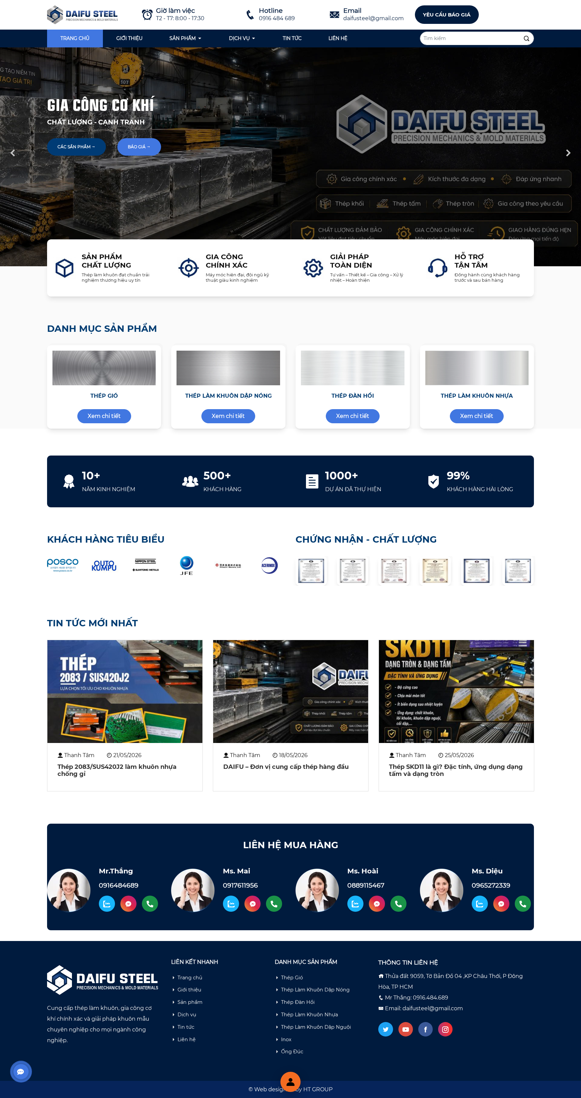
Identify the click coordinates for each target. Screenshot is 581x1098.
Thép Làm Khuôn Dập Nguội (316, 1027)
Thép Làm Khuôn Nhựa (309, 1015)
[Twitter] (385, 1029)
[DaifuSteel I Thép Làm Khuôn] (83, 14)
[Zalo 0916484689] (107, 904)
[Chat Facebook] (128, 904)
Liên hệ (337, 38)
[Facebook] (425, 1029)
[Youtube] (405, 1029)
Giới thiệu (129, 38)
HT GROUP (318, 1089)
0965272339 (491, 885)
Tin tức (292, 38)
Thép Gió (292, 978)
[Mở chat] (290, 1082)
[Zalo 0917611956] (231, 904)
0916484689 (119, 885)
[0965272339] (523, 904)
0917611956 (240, 885)
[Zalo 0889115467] (355, 904)
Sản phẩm (182, 38)
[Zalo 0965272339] (480, 904)
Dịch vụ (239, 38)
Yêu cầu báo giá (446, 14)
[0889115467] (398, 904)
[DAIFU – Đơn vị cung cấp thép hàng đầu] (290, 691)
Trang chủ (75, 38)
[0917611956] (274, 904)
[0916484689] (150, 904)
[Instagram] (445, 1029)
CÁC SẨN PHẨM (74, 146)
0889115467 (365, 885)
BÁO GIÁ (137, 146)
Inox (286, 1039)
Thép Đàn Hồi (298, 1002)
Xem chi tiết (104, 416)
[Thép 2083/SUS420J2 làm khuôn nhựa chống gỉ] (124, 691)
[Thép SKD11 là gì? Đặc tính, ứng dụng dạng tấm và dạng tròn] (456, 691)
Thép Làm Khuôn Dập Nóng (315, 990)
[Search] (526, 38)
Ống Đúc (292, 1052)
